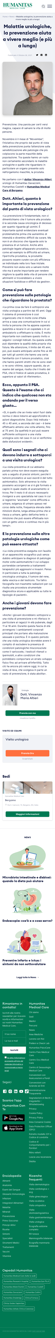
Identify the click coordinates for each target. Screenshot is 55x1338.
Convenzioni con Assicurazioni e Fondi (39, 1076)
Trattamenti (8, 1247)
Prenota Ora (27, 753)
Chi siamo (34, 1012)
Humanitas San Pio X (40, 1281)
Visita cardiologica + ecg (39, 1190)
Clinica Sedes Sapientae (14, 1303)
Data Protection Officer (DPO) (40, 1128)
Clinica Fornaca (31, 1298)
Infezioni (6, 1198)
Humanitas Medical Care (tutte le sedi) (20, 1276)
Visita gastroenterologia (41, 1217)
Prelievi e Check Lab (39, 1043)
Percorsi (33, 1025)
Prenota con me (27, 713)
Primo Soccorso (10, 1220)
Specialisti (7, 1238)
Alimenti (6, 1180)
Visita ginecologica (38, 1196)
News (11, 16)
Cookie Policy (35, 1113)
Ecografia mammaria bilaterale (39, 1244)
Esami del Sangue (11, 1189)
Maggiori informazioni (27, 814)
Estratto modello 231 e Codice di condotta (40, 1136)
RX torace (34, 1234)
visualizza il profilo (27, 718)
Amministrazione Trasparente (37, 1092)
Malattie (6, 1207)
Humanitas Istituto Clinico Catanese (19, 1309)
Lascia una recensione (40, 1157)
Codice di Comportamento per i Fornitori (39, 1144)
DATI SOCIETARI (38, 1331)
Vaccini (5, 1251)
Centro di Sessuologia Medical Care (40, 1069)
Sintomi (6, 1234)
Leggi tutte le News (26, 977)
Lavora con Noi (36, 1038)
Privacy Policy (36, 1117)
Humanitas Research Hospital (16, 1281)
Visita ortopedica (37, 1205)
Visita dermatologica (39, 1184)
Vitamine (6, 1256)
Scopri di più (27, 759)
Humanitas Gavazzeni (13, 1292)
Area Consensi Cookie (40, 1122)
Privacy (33, 1108)
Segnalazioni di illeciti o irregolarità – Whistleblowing (40, 1101)
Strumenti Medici (10, 1242)
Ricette (5, 1229)
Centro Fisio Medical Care (39, 1054)
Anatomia (7, 1185)
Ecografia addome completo (38, 1228)
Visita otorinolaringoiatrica (39, 1211)
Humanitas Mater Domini (14, 1287)
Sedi (31, 1016)
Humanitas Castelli (35, 1287)
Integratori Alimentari (12, 1203)
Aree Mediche (36, 1034)
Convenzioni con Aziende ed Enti (37, 1084)
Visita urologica (36, 1221)
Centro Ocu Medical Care (39, 1061)
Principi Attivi (8, 1225)
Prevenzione (8, 1216)
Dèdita (32, 1161)
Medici (32, 1021)
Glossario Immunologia (13, 1194)
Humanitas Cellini (33, 1292)
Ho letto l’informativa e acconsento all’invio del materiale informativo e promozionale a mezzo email (15, 1064)
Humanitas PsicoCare (39, 1047)
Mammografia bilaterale (41, 1238)
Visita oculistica (36, 1201)
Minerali (6, 1211)
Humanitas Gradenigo (13, 1298)
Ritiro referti (35, 1152)
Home (5, 16)
